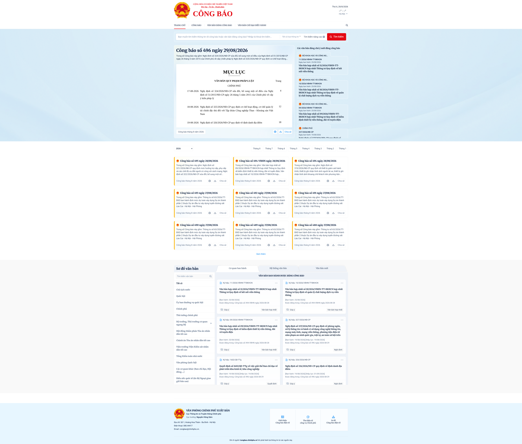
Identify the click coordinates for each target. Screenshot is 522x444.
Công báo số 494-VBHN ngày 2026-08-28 (252, 303)
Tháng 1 (342, 148)
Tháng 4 (305, 148)
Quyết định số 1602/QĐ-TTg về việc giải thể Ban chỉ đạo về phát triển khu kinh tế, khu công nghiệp (248, 367)
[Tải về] (280, 132)
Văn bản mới (322, 268)
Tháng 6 (281, 148)
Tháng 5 (293, 148)
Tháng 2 (330, 148)
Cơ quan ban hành (237, 268)
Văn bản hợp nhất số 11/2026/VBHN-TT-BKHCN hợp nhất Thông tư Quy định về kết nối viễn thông (320, 68)
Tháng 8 (256, 148)
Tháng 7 (269, 148)
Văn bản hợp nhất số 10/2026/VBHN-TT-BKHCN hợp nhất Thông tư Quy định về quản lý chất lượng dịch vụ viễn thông (321, 92)
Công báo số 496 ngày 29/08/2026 (212, 50)
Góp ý (226, 310)
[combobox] (291, 36)
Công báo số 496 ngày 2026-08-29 (314, 343)
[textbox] (291, 37)
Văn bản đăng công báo (219, 25)
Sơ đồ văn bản (187, 269)
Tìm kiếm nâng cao (313, 36)
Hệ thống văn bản (278, 268)
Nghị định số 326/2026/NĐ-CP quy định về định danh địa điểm (231, 122)
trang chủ (180, 25)
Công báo (196, 25)
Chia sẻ (288, 132)
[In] (275, 132)
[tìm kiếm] (210, 276)
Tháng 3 (318, 148)
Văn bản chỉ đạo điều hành (252, 25)
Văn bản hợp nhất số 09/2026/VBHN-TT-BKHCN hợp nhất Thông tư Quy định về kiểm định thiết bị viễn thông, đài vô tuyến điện (321, 117)
